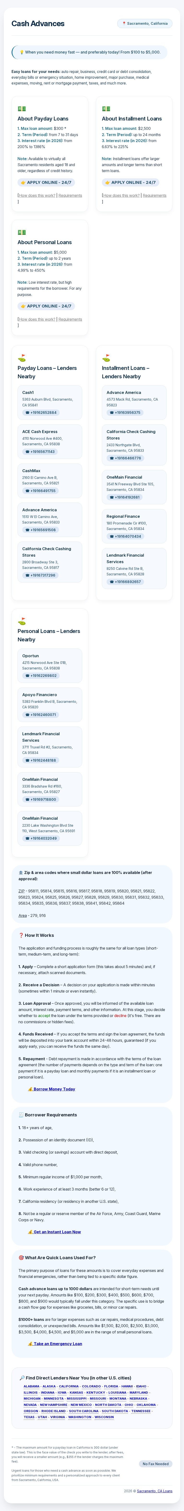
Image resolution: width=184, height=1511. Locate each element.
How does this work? (37, 195)
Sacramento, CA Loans (154, 1491)
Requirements (70, 195)
